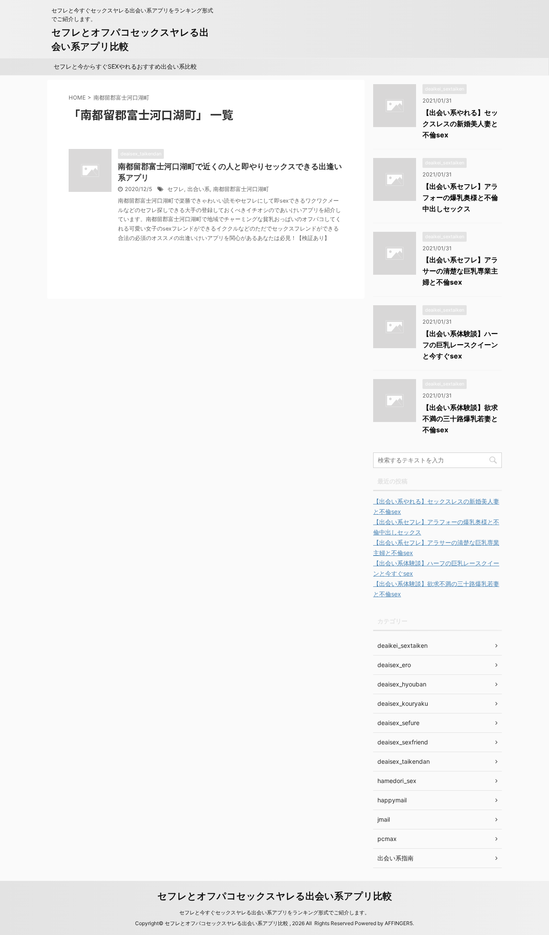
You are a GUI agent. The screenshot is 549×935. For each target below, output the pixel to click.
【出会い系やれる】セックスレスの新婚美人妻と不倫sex (460, 123)
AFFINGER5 (399, 923)
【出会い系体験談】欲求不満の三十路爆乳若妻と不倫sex (460, 418)
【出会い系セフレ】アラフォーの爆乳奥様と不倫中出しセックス (460, 197)
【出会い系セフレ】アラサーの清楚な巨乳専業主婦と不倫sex (460, 270)
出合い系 (198, 189)
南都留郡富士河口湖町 (241, 189)
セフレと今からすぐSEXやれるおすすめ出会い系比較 (125, 66)
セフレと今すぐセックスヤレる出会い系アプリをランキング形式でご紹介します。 (274, 912)
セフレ (175, 189)
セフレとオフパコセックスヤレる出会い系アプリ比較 (274, 896)
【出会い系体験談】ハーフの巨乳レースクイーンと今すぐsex (460, 344)
